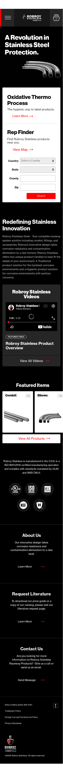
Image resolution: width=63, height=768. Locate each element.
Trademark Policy (13, 711)
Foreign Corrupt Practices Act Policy (21, 717)
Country (13, 160)
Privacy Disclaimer (13, 723)
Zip (17, 187)
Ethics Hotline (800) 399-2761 (18, 705)
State (15, 169)
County (14, 178)
